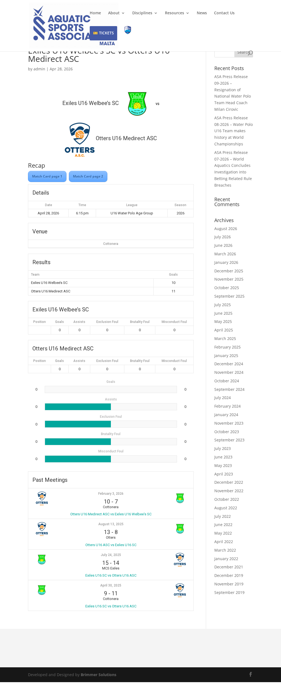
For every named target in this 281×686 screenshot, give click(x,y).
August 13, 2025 (110, 524)
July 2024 (222, 397)
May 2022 (223, 533)
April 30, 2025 (110, 585)
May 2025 (223, 321)
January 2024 (226, 414)
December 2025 (228, 270)
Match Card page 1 (47, 176)
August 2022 (225, 507)
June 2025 (223, 313)
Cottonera (110, 244)
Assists (79, 322)
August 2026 (225, 228)
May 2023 (223, 465)
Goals (59, 322)
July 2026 (222, 236)
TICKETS (106, 32)
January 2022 (226, 558)
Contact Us (224, 13)
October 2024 (226, 380)
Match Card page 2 (88, 176)
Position (39, 322)
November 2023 (228, 423)
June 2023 (223, 457)
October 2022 (226, 499)
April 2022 (223, 541)
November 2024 (228, 372)
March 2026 (225, 253)
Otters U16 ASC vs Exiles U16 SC (110, 545)
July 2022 (222, 516)
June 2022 (223, 524)
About (114, 13)
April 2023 (223, 474)
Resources (174, 13)
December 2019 (228, 575)
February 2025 (227, 347)
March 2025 (225, 338)
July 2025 (222, 304)
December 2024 (228, 363)
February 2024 (227, 406)
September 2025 (229, 296)
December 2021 (228, 566)
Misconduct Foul (174, 322)
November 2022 (228, 490)
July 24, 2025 (111, 555)
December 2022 (228, 482)
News (202, 13)
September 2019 (229, 592)
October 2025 (226, 287)
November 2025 (228, 279)
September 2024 (229, 389)
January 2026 (226, 262)
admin (39, 68)
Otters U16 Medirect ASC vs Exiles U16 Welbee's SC (110, 514)
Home (95, 13)
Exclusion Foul (107, 322)
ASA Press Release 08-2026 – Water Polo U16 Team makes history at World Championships (233, 130)
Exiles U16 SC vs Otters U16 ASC (110, 575)
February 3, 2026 (110, 494)
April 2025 (223, 330)
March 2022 (225, 550)
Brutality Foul (140, 322)
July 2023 (222, 448)
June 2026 (223, 245)
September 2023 (229, 439)
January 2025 (226, 355)
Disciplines (142, 13)
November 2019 (228, 584)
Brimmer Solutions (98, 674)
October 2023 (226, 431)
